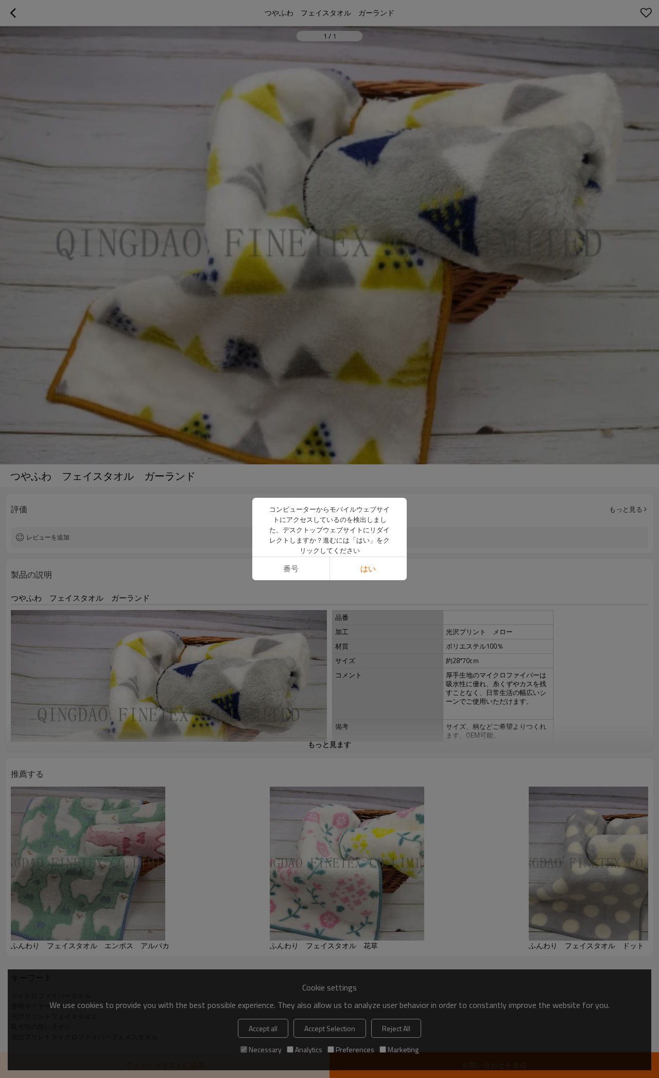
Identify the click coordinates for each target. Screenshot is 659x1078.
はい (368, 569)
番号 (291, 569)
